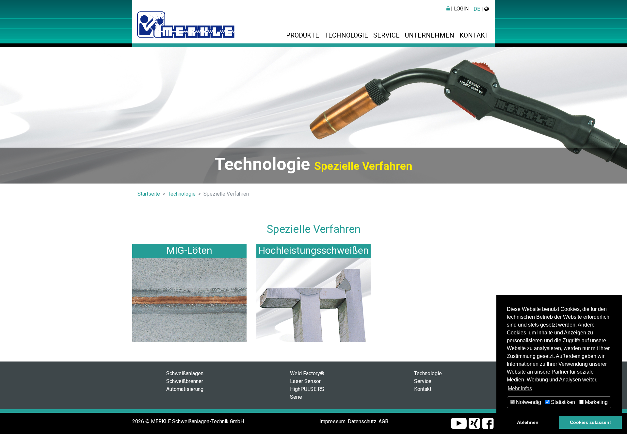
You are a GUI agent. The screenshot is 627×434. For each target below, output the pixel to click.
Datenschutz (362, 421)
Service (386, 35)
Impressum (332, 421)
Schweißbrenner (184, 381)
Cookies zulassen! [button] (590, 422)
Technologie (346, 35)
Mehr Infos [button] (520, 388)
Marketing (596, 402)
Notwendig (528, 402)
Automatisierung (184, 389)
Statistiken (562, 402)
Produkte (302, 35)
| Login (459, 9)
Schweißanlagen (184, 373)
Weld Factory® (307, 373)
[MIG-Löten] (189, 300)
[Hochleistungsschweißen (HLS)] (313, 300)
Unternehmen (429, 35)
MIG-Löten (189, 250)
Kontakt (474, 35)
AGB (383, 421)
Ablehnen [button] (528, 422)
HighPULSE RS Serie (307, 393)
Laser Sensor (305, 381)
